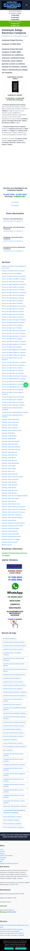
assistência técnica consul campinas (13, 681)
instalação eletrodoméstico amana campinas (13, 754)
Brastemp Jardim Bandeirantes (10, 463)
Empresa (2, 851)
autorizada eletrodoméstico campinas (13, 732)
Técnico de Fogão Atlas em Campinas (12, 300)
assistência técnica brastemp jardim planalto (13, 664)
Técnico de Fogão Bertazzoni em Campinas (14, 387)
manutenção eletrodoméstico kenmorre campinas (14, 811)
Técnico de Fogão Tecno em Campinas (13, 314)
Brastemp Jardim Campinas (10, 427)
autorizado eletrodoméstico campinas (13, 736)
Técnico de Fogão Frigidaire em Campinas (14, 352)
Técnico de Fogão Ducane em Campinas (13, 365)
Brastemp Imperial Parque (9, 520)
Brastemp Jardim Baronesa (9, 460)
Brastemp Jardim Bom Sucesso (11, 441)
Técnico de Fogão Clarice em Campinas (13, 295)
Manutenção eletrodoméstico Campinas (14, 228)
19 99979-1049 (13, 884)
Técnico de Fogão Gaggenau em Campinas (14, 349)
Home (1, 849)
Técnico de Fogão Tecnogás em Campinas (14, 279)
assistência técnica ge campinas (12, 704)
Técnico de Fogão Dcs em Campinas (12, 368)
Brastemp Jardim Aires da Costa (11, 504)
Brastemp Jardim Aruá (8, 471)
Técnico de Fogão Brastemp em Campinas (14, 378)
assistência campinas (9, 638)
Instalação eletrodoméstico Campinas (13, 238)
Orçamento (3, 857)
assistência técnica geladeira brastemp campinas (14, 708)
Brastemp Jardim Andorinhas (10, 479)
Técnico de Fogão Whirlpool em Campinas (14, 306)
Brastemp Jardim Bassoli (9, 457)
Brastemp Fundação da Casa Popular (12, 525)
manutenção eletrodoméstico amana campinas (13, 801)
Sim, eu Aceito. (9, 948)
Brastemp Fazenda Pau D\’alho (10, 534)
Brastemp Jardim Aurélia (9, 466)
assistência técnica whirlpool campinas (13, 725)
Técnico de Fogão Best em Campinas (12, 384)
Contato (2, 859)
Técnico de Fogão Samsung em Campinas (14, 320)
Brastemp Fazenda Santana (10, 531)
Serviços (2, 853)
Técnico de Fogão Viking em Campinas (13, 311)
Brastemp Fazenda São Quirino (10, 528)
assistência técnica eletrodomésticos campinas (13, 700)
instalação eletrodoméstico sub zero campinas (13, 796)
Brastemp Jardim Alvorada (9, 493)
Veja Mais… (20, 878)
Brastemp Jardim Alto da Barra (10, 498)
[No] (28, 945)
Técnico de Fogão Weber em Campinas (13, 309)
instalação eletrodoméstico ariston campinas (13, 760)
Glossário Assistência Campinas (9, 863)
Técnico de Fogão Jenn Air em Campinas (13, 333)
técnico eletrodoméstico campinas (13, 827)
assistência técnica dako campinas (12, 688)
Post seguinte (15, 205)
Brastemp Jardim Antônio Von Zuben (12, 476)
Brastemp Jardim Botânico (9, 436)
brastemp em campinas (10, 739)
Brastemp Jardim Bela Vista (9, 455)
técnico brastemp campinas (11, 820)
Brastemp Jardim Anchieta (9, 482)
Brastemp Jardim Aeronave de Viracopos (13, 512)
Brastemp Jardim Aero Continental (11, 515)
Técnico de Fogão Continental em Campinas (14, 376)
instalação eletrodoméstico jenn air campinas (13, 780)
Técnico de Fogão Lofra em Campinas (12, 325)
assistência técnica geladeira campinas (14, 713)
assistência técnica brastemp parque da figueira (14, 670)
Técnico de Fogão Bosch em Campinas (13, 381)
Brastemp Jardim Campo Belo (10, 422)
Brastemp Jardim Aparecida (9, 474)
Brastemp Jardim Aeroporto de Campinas (13, 509)
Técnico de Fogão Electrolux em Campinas (14, 362)
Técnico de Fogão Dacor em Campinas (13, 373)
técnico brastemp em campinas (12, 823)
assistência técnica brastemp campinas (12, 654)
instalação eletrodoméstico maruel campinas (13, 791)
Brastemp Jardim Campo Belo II (11, 419)
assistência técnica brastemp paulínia (14, 674)
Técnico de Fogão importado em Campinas (14, 336)
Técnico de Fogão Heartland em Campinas (14, 344)
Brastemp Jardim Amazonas (10, 490)
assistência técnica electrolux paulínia (14, 695)
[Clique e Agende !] (15, 596)
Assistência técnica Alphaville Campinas (14, 248)
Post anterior (15, 202)
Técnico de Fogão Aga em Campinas (12, 399)
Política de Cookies (21, 948)
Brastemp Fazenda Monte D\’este (11, 536)
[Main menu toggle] (26, 5)
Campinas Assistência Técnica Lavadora (13, 271)
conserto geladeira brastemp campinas (14, 746)
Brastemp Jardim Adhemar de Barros (12, 517)
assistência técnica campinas (11, 678)
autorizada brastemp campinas (12, 729)
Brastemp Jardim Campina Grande (11, 430)
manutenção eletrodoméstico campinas (14, 806)
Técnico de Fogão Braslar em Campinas (13, 298)
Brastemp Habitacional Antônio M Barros (13, 523)
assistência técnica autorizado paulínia (14, 645)
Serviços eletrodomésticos (13, 219)
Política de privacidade (6, 855)
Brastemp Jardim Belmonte (9, 452)
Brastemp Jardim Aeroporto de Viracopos (13, 506)
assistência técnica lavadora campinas (14, 722)
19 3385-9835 (21, 194)
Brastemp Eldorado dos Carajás (11, 539)
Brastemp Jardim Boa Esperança (11, 447)
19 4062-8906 (8, 194)
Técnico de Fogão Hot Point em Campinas (14, 341)
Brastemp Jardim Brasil (8, 433)
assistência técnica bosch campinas (13, 649)
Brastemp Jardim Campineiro (10, 425)
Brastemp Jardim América (9, 487)
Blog (1, 861)
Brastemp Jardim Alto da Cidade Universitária (14, 495)
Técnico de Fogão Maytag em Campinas (13, 322)
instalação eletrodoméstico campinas (14, 764)
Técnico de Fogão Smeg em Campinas (13, 317)
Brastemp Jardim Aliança (9, 501)
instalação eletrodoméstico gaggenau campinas (14, 774)
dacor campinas (7, 750)
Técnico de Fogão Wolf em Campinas (12, 303)
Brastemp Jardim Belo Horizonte (11, 449)
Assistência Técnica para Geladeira (11, 273)
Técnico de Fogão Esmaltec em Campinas (14, 355)
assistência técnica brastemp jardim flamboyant (13, 659)
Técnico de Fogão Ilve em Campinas (12, 339)
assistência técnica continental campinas (14, 685)
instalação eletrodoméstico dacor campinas (13, 769)
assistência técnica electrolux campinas (14, 692)
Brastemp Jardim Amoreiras (10, 485)
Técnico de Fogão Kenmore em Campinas (14, 330)
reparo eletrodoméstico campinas (12, 816)
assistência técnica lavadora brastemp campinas (14, 717)
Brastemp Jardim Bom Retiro (10, 444)
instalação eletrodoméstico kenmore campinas (14, 785)
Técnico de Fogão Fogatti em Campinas (13, 287)
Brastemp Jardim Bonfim (9, 438)
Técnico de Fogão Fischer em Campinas (13, 289)
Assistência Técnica (8, 221)
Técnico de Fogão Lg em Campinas (12, 328)
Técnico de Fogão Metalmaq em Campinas (14, 284)
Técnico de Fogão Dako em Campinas (12, 370)
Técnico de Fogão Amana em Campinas (13, 397)
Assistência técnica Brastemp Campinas (13, 405)
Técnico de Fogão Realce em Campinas (13, 281)
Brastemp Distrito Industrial (9, 542)
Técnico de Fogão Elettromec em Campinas (14, 292)
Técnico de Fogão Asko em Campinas (12, 389)
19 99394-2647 (22, 837)
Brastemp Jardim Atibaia (9, 468)
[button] (25, 384)
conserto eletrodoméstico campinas (12, 743)
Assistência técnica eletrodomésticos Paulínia (15, 412)
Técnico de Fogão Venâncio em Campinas (14, 276)
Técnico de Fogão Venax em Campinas (13, 402)
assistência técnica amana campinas (13, 642)
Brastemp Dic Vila (7, 544)
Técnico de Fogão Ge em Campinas (12, 347)
